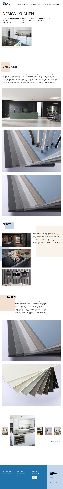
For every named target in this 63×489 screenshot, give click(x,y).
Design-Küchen (46, 4)
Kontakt (58, 1)
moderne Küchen (16, 74)
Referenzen (56, 4)
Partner (53, 1)
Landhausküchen (35, 4)
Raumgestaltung (23, 4)
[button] (52, 442)
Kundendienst (46, 1)
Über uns (40, 1)
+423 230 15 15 (53, 482)
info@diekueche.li (54, 483)
